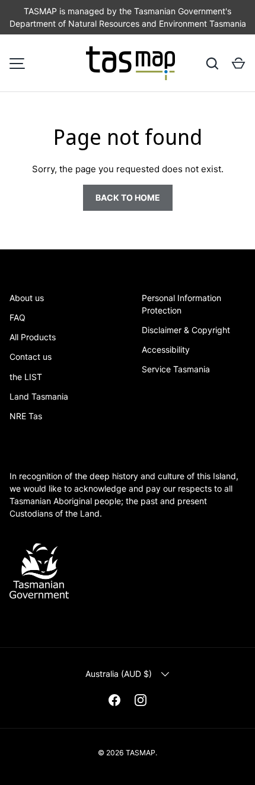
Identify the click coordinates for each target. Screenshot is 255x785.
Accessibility (166, 349)
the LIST (25, 377)
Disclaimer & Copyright (186, 330)
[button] (238, 63)
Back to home (127, 197)
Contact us (30, 357)
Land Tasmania (38, 396)
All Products (32, 337)
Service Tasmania (176, 369)
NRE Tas (25, 416)
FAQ (17, 317)
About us (26, 298)
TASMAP (140, 752)
